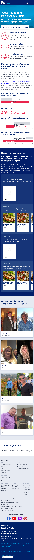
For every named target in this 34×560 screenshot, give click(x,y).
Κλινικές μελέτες (3, 489)
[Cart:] (26, 3)
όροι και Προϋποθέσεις (8, 508)
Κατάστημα (8, 7)
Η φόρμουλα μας (5, 485)
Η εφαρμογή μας (26, 489)
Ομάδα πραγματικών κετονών (10, 502)
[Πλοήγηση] (31, 3)
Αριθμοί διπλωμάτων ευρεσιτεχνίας (12, 506)
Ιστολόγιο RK (27, 492)
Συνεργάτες (4, 504)
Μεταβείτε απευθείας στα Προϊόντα (15, 27)
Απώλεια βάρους (22, 464)
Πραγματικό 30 (5, 477)
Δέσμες (3, 472)
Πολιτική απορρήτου (7, 510)
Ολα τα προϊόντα (6, 464)
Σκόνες (3, 466)
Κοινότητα (26, 487)
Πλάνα (3, 468)
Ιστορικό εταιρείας (6, 500)
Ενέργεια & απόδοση (23, 468)
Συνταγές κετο (27, 485)
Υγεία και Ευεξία (22, 466)
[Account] (22, 3)
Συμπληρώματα (6, 470)
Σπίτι (2, 7)
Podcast (25, 494)
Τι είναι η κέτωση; (15, 485)
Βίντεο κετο (15, 488)
